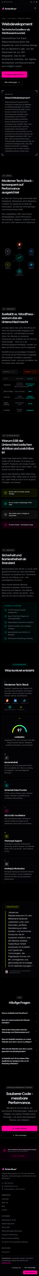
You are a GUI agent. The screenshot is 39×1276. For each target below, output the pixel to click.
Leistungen (11, 18)
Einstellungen (16, 1267)
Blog (3, 1206)
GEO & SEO (6, 1227)
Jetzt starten (18, 1156)
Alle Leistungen (10, 82)
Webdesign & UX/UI (9, 1220)
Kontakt (4, 1210)
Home (4, 18)
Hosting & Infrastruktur (10, 1234)
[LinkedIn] (31, 2)
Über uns (5, 1202)
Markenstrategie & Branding (12, 1231)
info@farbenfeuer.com (11, 1186)
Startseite (5, 1199)
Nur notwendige (30, 1267)
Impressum (6, 1252)
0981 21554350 (8, 2)
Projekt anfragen (21, 1128)
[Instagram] (34, 2)
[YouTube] (36, 2)
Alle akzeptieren (30, 1272)
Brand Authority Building (10, 1238)
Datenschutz (6, 1263)
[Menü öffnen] (35, 8)
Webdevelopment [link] (24, 18)
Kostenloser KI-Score (15, 74)
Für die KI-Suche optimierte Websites (15, 1242)
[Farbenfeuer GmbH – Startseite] (9, 8)
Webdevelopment (8, 1224)
